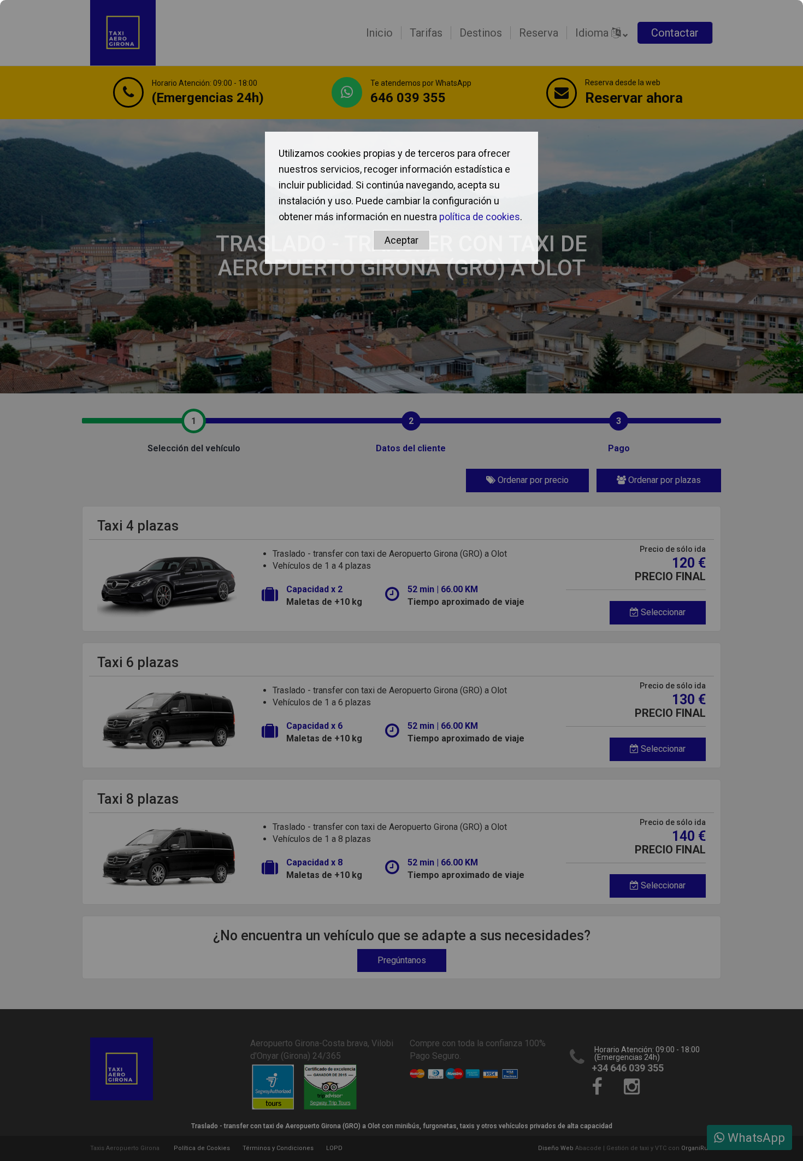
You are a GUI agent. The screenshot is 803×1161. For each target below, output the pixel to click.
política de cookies (479, 216)
